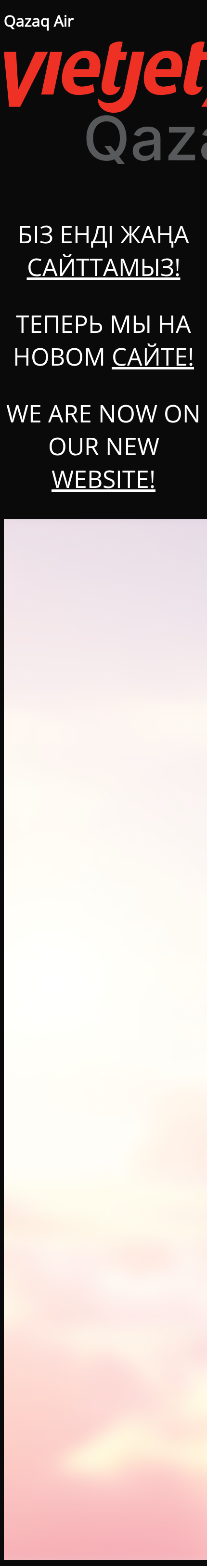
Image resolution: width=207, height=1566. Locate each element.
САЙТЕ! (153, 356)
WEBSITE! (103, 478)
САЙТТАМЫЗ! (104, 266)
